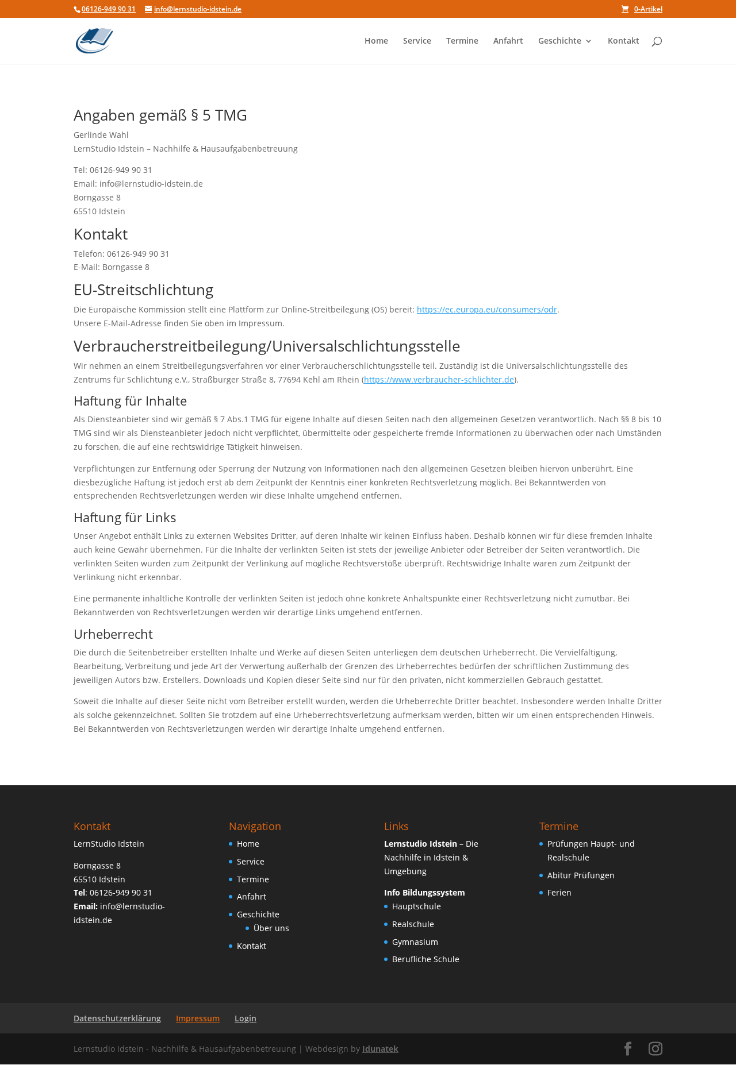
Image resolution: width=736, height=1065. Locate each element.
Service (417, 41)
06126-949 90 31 (109, 9)
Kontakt (623, 41)
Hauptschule (416, 906)
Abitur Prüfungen (581, 875)
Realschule (413, 924)
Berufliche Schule (425, 959)
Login (245, 1018)
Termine (462, 41)
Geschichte (559, 41)
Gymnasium (415, 941)
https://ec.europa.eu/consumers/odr (487, 309)
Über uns (271, 928)
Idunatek (380, 1048)
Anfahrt (508, 41)
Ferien (559, 892)
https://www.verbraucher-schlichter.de (439, 379)
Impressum (198, 1018)
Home (376, 41)
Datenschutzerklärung (117, 1018)
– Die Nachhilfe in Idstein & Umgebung (431, 857)
